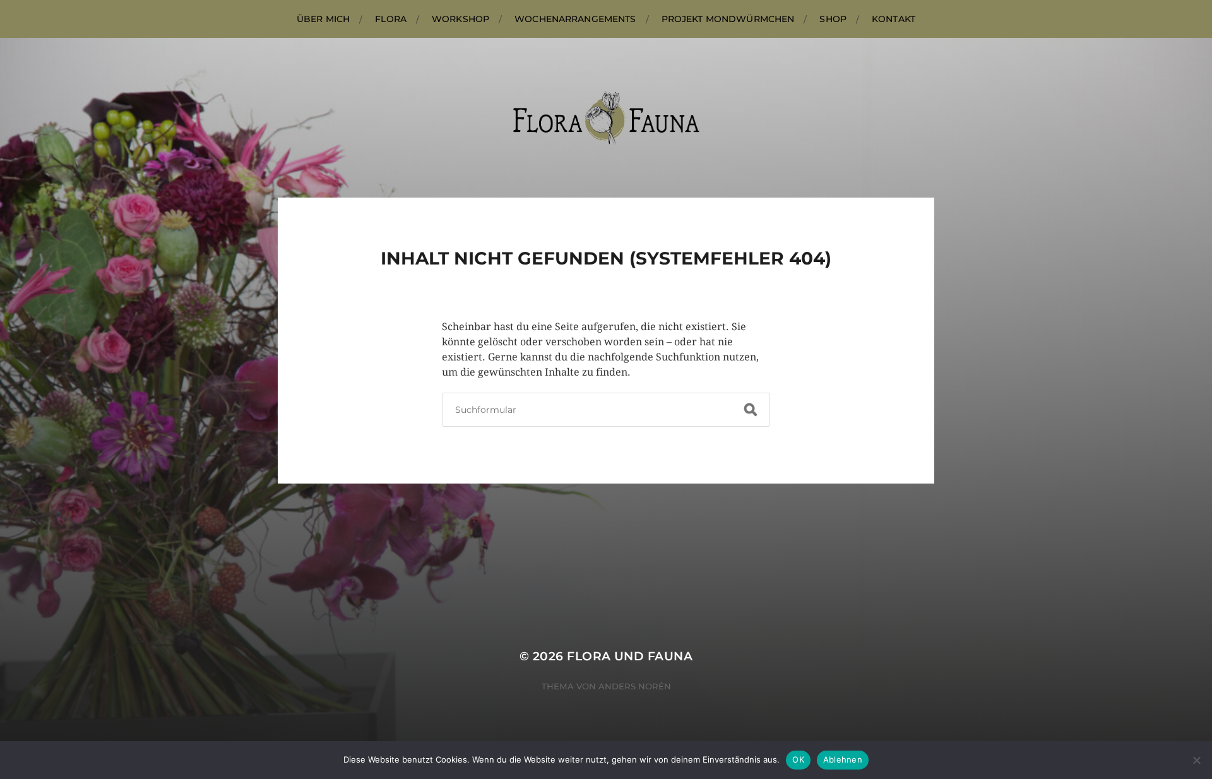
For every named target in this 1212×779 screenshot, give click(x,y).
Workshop (460, 19)
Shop (833, 19)
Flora (391, 19)
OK (798, 759)
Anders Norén (634, 686)
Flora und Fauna (629, 656)
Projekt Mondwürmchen (728, 19)
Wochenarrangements (575, 19)
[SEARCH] (750, 409)
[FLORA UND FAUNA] (606, 117)
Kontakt (893, 19)
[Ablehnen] (1196, 760)
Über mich (323, 19)
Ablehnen (842, 759)
